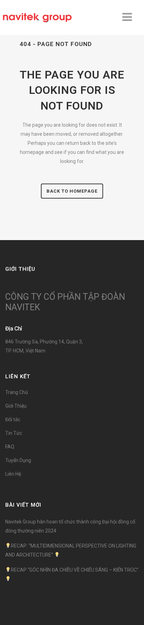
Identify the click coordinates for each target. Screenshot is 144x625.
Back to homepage (72, 191)
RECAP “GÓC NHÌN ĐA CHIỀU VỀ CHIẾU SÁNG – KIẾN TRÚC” (74, 570)
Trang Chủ (16, 392)
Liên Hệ (13, 474)
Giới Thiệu (16, 406)
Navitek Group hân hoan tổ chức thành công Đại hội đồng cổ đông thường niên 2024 (70, 526)
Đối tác (12, 419)
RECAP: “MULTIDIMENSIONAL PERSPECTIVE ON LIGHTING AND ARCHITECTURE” (70, 550)
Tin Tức (13, 433)
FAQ (9, 446)
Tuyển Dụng (18, 460)
